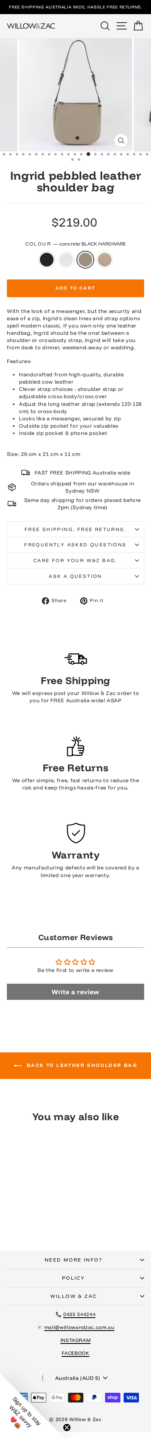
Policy (73, 1278)
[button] (32, 1405)
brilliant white (66, 260)
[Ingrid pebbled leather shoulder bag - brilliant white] (28, 1223)
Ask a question (75, 576)
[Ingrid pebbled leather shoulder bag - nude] (47, 1223)
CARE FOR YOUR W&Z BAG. (75, 560)
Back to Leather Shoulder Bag (81, 1065)
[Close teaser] (67, 1427)
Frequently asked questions (75, 545)
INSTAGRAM (75, 1340)
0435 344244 (79, 1314)
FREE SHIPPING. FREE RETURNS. (75, 529)
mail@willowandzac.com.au (79, 1327)
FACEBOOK (75, 1353)
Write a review (75, 992)
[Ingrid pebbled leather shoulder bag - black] (19, 1223)
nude (105, 260)
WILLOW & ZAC (73, 1296)
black (47, 260)
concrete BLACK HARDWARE (85, 260)
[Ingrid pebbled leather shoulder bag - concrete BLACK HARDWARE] (38, 1223)
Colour (75, 244)
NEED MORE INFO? (73, 1260)
